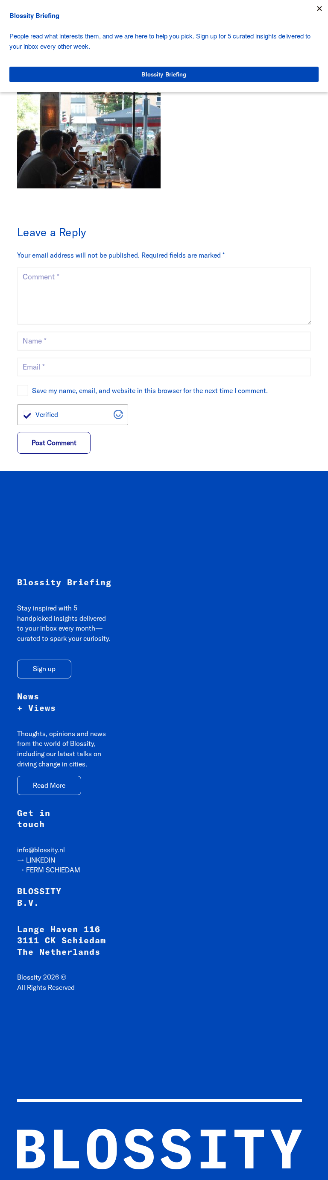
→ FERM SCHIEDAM (48, 870)
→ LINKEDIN (36, 860)
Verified (46, 414)
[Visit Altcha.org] (118, 414)
